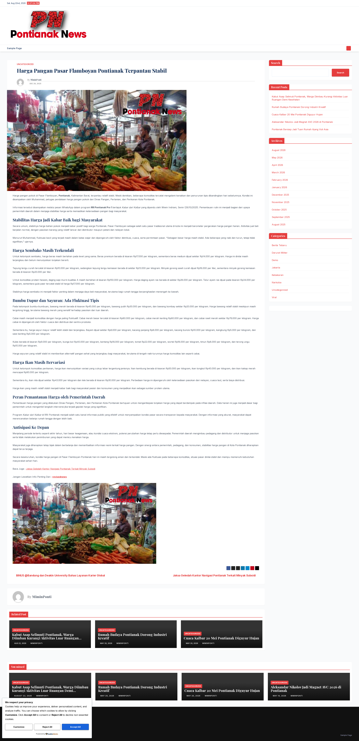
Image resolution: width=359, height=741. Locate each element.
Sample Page (14, 48)
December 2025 (280, 194)
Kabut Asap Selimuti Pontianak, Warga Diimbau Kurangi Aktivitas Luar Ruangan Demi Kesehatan (45, 638)
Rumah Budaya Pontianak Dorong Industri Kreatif (132, 636)
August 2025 (279, 224)
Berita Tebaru (279, 245)
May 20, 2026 (107, 696)
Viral (274, 297)
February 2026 (280, 179)
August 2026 (279, 150)
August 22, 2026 (23, 696)
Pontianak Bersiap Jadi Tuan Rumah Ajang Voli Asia (300, 129)
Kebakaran (278, 275)
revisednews (59, 476)
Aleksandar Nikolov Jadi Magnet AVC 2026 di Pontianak (302, 122)
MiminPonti (36, 80)
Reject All (47, 727)
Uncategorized (25, 64)
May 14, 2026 (280, 696)
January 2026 (279, 187)
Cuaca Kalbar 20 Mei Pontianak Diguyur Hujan (221, 638)
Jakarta (276, 267)
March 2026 (278, 172)
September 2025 (281, 217)
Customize (18, 727)
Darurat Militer (280, 252)
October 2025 (279, 209)
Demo (275, 260)
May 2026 (277, 157)
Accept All (75, 727)
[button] (343, 48)
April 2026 (277, 165)
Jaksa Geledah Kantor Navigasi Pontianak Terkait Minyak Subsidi (60, 468)
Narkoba (276, 282)
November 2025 (280, 202)
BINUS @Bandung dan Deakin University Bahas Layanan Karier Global (60, 575)
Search (275, 63)
